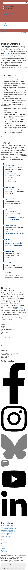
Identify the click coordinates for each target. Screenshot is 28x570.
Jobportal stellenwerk (6, 536)
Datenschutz (4, 544)
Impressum (4, 551)
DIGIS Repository (7, 15)
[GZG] (1, 341)
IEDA (8, 53)
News (4, 19)
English (24, 32)
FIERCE (18, 305)
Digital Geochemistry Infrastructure (9, 28)
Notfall (2, 547)
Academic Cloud (10, 533)
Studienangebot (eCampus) (8, 525)
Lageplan (3, 550)
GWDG (9, 319)
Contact (5, 21)
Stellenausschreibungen (7, 535)
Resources (5, 16)
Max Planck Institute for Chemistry (12, 315)
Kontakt (3, 545)
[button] (3, 29)
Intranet (3, 548)
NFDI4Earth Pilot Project (19, 309)
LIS (7, 296)
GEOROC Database (8, 13)
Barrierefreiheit (4, 542)
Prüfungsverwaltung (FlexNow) (8, 528)
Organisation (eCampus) (7, 527)
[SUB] (1, 344)
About (4, 11)
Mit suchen (9, 6)
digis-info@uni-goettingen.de (12, 337)
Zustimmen (13, 565)
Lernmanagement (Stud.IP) (8, 530)
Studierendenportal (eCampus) (8, 531)
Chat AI (3, 533)
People (5, 18)
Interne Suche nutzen (9, 8)
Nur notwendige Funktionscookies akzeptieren (12, 568)
